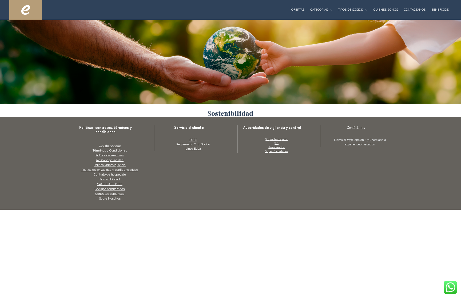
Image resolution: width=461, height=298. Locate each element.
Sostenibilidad (110, 179)
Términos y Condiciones (110, 150)
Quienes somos (385, 9)
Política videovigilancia (110, 165)
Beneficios (440, 9)
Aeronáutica (276, 147)
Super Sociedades (276, 151)
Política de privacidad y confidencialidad (109, 170)
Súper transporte (276, 139)
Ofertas (297, 9)
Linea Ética (193, 148)
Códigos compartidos (110, 189)
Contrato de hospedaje (110, 174)
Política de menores (110, 155)
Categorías (319, 9)
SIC (277, 143)
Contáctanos (415, 9)
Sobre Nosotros (110, 198)
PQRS (193, 140)
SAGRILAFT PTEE (109, 184)
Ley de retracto (110, 146)
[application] (330, 10)
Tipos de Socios (350, 9)
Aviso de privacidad (110, 160)
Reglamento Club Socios (193, 144)
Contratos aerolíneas (109, 194)
